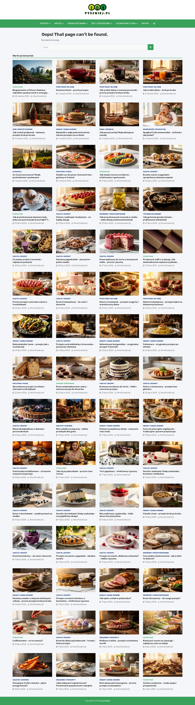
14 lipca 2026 (151, 517)
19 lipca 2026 (64, 435)
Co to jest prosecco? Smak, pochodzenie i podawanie (27, 176)
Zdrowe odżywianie (77, 23)
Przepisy (44, 23)
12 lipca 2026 (151, 562)
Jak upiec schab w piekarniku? (115, 598)
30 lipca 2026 (151, 181)
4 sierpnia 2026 (108, 96)
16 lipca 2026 (151, 477)
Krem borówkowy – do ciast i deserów (32, 556)
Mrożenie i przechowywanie (112, 214)
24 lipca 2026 (21, 350)
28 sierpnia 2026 (22, 96)
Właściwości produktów (154, 129)
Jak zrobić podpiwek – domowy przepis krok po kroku (29, 133)
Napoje (58, 23)
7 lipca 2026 (63, 689)
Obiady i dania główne (66, 129)
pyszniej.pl (105, 701)
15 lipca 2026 (64, 520)
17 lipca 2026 (64, 477)
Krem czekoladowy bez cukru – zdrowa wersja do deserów (72, 388)
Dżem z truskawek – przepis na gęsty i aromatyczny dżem (119, 303)
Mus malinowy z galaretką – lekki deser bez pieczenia (116, 515)
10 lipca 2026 (151, 602)
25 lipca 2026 (108, 308)
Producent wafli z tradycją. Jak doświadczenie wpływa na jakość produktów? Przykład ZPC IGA (160, 262)
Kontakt (145, 23)
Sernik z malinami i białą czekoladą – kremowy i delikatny (161, 472)
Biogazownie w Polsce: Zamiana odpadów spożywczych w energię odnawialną (30, 93)
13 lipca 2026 (64, 562)
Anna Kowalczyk (40, 96)
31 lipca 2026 (107, 181)
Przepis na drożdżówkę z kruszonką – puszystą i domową (75, 345)
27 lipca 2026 (107, 265)
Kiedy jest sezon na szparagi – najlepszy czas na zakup (158, 642)
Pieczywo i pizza (64, 172)
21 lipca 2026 (107, 393)
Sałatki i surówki (64, 426)
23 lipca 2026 (108, 350)
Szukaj (150, 47)
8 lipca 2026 (150, 647)
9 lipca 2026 (63, 647)
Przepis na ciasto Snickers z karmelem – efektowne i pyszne (72, 599)
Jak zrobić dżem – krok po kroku (159, 90)
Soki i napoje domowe (22, 129)
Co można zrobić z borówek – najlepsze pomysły (27, 260)
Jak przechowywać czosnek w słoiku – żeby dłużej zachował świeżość (118, 218)
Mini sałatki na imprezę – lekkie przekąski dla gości (72, 430)
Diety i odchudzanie (101, 23)
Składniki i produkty (109, 637)
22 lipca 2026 (21, 393)
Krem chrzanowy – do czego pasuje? (161, 598)
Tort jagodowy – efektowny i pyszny (118, 471)
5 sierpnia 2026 (65, 94)
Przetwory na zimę (65, 87)
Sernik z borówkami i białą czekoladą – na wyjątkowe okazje (76, 515)
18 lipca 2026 (151, 435)
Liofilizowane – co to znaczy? (28, 640)
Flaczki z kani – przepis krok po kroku (162, 513)
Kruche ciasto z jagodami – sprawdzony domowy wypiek (158, 176)
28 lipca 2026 (21, 265)
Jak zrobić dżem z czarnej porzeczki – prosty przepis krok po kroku (118, 91)
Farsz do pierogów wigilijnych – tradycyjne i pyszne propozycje (159, 430)
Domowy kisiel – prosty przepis (72, 90)
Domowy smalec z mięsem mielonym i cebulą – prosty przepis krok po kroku (32, 599)
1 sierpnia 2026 (21, 181)
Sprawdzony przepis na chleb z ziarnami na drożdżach (29, 388)
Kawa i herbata (106, 129)
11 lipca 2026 (63, 604)
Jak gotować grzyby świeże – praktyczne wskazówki (158, 218)
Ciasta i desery (150, 172)
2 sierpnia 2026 (108, 138)
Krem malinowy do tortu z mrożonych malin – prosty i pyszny (118, 260)
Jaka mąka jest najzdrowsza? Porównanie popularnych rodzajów (74, 684)
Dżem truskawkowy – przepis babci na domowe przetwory (162, 303)
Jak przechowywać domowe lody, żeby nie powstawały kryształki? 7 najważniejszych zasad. (30, 220)
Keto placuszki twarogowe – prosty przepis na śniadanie (117, 684)
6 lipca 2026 (150, 689)
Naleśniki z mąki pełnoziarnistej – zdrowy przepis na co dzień (73, 133)
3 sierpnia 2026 (21, 138)
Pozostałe (18, 87)
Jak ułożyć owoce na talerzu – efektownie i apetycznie (114, 176)
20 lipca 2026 (151, 393)
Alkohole (17, 172)
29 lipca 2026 (108, 223)
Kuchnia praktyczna (126, 23)
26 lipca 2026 (21, 308)
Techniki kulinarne (152, 214)
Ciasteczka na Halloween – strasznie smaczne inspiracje (32, 472)
